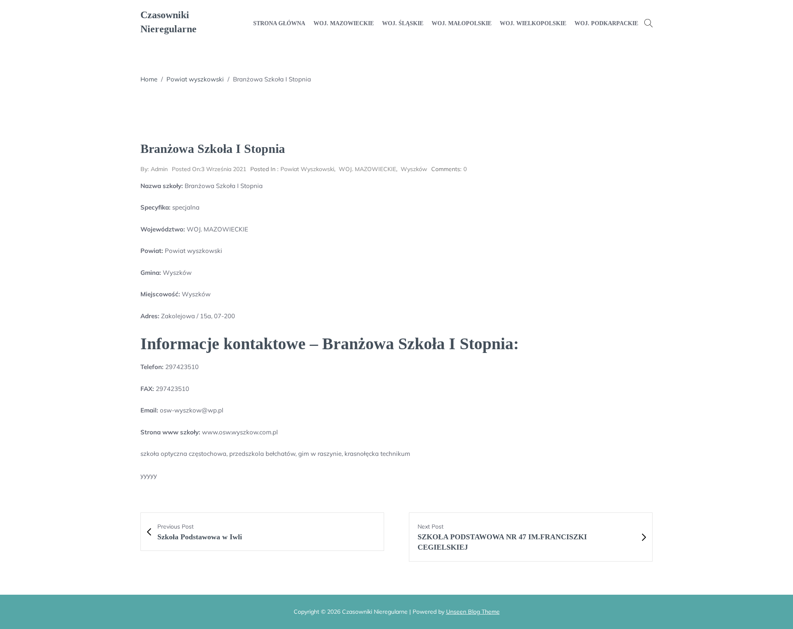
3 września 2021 (209, 169)
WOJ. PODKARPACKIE (606, 23)
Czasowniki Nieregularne (168, 22)
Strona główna (279, 23)
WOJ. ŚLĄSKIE (402, 23)
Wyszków (414, 169)
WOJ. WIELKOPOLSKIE (533, 23)
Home (148, 79)
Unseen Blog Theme (473, 611)
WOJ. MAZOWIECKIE (343, 23)
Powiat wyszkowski (195, 79)
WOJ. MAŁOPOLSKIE (461, 23)
